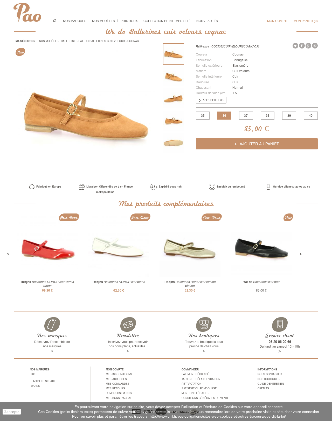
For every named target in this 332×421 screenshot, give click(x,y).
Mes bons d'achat (119, 398)
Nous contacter (270, 374)
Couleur (201, 54)
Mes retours (115, 388)
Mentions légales (195, 393)
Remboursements (119, 393)
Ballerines (69, 41)
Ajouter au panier (259, 143)
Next (301, 254)
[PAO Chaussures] (27, 12)
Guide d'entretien (271, 383)
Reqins (35, 386)
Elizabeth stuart (43, 381)
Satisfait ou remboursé (199, 388)
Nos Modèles (49, 41)
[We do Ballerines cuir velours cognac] (173, 54)
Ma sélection (25, 41)
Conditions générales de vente (205, 398)
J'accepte (11, 412)
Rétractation (191, 383)
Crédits (263, 388)
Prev (8, 254)
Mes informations (119, 374)
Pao (32, 374)
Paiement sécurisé (195, 374)
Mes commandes (117, 383)
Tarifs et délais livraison (201, 379)
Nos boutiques (269, 379)
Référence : (203, 46)
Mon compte (277, 20)
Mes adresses (116, 379)
